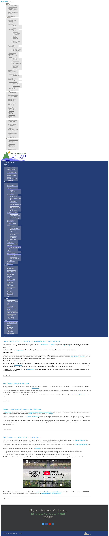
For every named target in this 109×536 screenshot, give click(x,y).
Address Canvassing (80, 440)
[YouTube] (50, 524)
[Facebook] (46, 524)
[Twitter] (43, 524)
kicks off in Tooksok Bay (33, 416)
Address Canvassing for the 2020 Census (52, 491)
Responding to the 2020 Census (78, 356)
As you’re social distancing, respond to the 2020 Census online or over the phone (31, 341)
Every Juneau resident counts (78, 394)
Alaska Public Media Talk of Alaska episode (40, 412)
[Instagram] (53, 524)
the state (30, 413)
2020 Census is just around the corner (16, 384)
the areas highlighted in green (80, 444)
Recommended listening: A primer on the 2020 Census (22, 409)
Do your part (67, 345)
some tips (37, 448)
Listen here (50, 413)
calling (52, 344)
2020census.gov (44, 344)
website (37, 491)
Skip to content (4, 1)
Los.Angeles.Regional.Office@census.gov (51, 493)
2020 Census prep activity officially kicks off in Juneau (22, 437)
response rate (20, 350)
